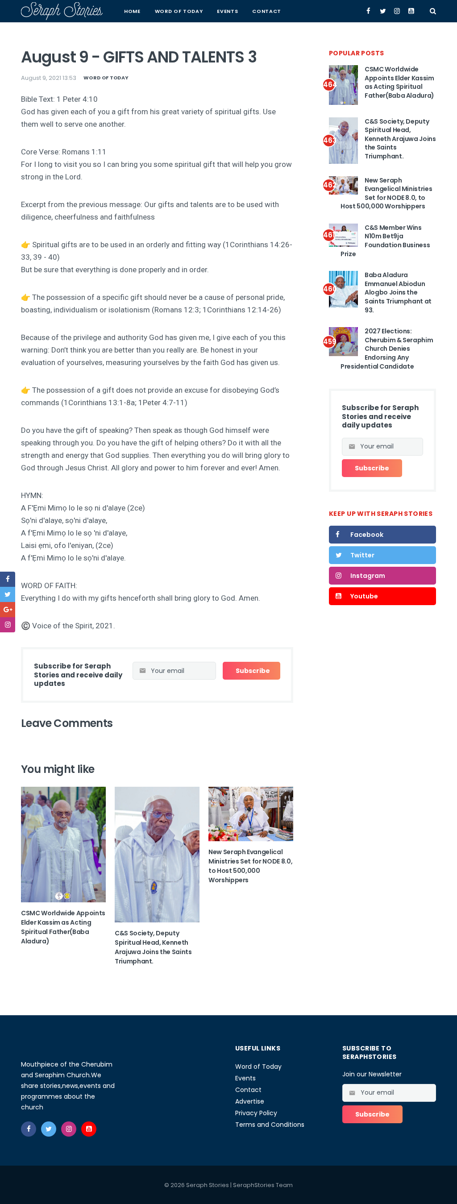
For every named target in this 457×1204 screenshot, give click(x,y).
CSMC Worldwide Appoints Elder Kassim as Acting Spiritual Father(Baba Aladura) (63, 927)
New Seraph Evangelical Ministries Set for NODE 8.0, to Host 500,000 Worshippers (250, 865)
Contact (266, 11)
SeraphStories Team (263, 1185)
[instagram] (7, 624)
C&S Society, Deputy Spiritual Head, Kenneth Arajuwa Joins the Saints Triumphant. (153, 947)
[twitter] (7, 594)
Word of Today (179, 11)
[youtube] (88, 1129)
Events (227, 11)
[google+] (7, 609)
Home (132, 11)
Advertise (249, 1101)
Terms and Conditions (269, 1124)
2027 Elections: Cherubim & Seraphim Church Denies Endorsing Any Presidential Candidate (387, 348)
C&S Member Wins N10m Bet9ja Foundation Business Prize (385, 240)
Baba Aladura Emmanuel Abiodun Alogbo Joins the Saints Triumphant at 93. (398, 292)
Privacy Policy (256, 1113)
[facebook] (7, 579)
